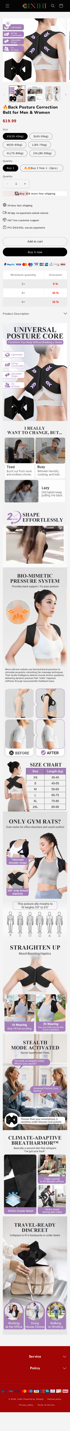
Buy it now (35, 252)
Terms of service (46, 1405)
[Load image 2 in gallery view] (35, 94)
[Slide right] (66, 95)
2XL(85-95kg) (42, 153)
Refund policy (54, 1399)
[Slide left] (4, 95)
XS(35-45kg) (15, 136)
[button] (7, 6)
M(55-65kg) (14, 144)
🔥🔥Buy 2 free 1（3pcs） (41, 168)
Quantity (8, 176)
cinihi (20, 1399)
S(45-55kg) (41, 136)
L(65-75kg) (39, 144)
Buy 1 (10, 168)
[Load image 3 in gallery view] (53, 94)
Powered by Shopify (33, 1399)
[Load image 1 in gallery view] (17, 94)
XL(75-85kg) (15, 153)
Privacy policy (26, 1405)
